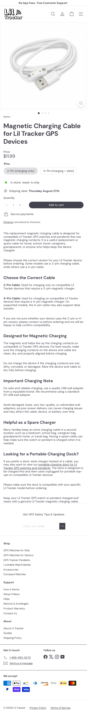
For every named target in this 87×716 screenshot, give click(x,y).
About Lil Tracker (13, 628)
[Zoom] (81, 103)
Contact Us (10, 613)
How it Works (11, 589)
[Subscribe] (62, 526)
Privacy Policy (38, 708)
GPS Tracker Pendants (16, 560)
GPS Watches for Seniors (18, 555)
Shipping (8, 222)
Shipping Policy (12, 638)
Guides (7, 633)
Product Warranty (14, 608)
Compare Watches (14, 574)
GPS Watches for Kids (16, 550)
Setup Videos (11, 594)
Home (6, 116)
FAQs (6, 599)
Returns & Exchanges (16, 603)
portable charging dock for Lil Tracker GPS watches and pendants (40, 466)
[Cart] (71, 14)
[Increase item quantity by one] (20, 205)
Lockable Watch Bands (17, 564)
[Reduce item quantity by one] (6, 205)
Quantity (9, 198)
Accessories (10, 569)
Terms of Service (60, 708)
